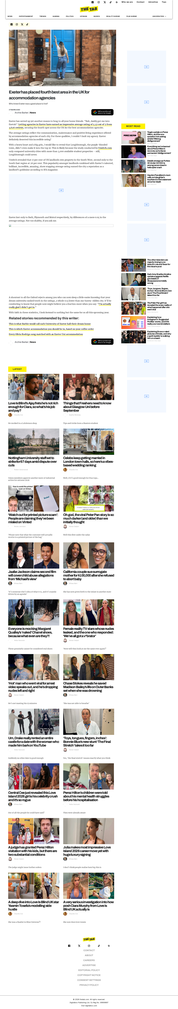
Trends (42, 16)
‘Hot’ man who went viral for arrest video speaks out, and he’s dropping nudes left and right (33, 686)
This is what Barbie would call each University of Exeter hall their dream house (50, 323)
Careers (89, 960)
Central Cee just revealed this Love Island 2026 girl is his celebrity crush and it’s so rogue (33, 796)
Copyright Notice (89, 975)
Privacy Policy (89, 985)
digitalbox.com (91, 1006)
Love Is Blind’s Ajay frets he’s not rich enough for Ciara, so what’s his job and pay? (33, 406)
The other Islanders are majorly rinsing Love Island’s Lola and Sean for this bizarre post (158, 263)
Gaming (56, 16)
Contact (141, 2)
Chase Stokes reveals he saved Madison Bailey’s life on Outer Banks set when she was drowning (88, 686)
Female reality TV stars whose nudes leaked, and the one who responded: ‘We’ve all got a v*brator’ (88, 632)
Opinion (83, 16)
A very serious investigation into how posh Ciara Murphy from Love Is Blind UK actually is (88, 905)
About (89, 955)
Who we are (127, 2)
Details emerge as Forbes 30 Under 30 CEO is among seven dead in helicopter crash (158, 164)
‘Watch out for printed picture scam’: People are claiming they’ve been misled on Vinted (33, 518)
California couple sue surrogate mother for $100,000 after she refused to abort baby (88, 575)
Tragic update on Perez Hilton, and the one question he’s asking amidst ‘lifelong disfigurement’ (157, 136)
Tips (164, 2)
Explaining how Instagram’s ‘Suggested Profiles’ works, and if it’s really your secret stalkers (158, 320)
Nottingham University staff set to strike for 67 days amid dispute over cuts (32, 461)
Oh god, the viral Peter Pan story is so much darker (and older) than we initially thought (88, 518)
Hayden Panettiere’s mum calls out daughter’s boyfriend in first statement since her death (159, 178)
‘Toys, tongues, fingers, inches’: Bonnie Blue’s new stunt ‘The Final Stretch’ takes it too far (87, 741)
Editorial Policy (89, 970)
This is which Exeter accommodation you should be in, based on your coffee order (51, 329)
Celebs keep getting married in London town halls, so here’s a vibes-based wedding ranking (88, 461)
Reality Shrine (113, 16)
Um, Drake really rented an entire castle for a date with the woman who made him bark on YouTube (33, 741)
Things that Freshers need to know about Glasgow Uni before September (87, 406)
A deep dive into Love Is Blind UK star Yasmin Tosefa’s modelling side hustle (33, 905)
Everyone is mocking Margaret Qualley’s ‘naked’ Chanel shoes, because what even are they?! (30, 632)
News (10, 16)
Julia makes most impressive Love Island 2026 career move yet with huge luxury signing (87, 850)
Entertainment (26, 16)
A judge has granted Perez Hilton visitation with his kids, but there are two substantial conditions (32, 850)
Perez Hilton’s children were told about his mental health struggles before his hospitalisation (86, 796)
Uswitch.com (105, 148)
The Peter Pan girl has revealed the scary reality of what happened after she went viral (159, 306)
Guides (97, 16)
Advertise (153, 2)
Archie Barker (21, 112)
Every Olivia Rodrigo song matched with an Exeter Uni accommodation (46, 334)
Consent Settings (89, 980)
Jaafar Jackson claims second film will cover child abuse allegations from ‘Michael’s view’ (32, 575)
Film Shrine (131, 16)
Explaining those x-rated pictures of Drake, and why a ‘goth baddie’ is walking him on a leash (159, 334)
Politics (70, 16)
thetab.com (84, 999)
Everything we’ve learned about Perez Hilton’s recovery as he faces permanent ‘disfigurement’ (159, 149)
